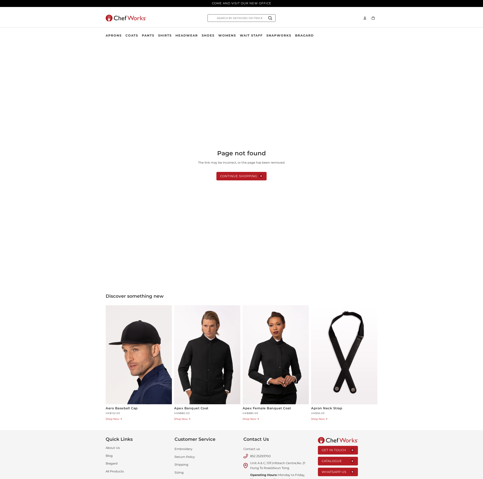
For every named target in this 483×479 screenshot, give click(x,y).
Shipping (181, 464)
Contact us (251, 449)
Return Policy (185, 456)
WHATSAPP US (334, 472)
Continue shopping (238, 176)
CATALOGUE (332, 461)
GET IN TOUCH (334, 450)
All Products (115, 471)
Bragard (112, 463)
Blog (109, 455)
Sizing (179, 472)
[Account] (365, 18)
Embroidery (183, 449)
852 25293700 (260, 456)
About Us (113, 448)
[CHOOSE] (234, 398)
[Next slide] (166, 355)
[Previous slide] (111, 355)
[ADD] (166, 398)
